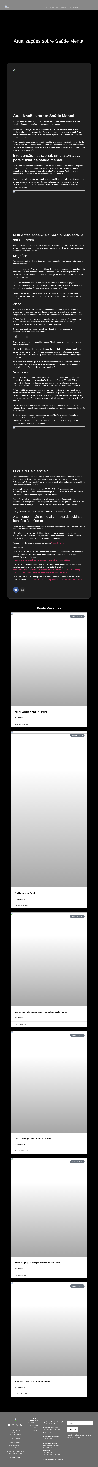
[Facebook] (16, 590)
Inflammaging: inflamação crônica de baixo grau (37, 1263)
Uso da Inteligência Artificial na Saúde (33, 1138)
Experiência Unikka (54, 7)
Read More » (20, 718)
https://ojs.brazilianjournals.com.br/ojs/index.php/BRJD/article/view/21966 (41, 560)
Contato (75, 7)
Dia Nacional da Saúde (25, 893)
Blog (70, 7)
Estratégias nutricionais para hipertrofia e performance (41, 1012)
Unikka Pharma (57, 543)
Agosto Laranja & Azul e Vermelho (31, 712)
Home (45, 7)
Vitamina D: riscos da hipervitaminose (33, 1381)
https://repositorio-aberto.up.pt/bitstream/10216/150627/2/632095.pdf (56, 580)
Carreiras (63, 7)
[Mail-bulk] (20, 1425)
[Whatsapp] (17, 1425)
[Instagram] (22, 590)
